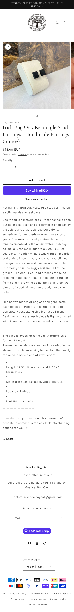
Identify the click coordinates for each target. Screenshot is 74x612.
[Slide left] (29, 116)
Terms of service (38, 599)
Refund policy (63, 593)
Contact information (39, 604)
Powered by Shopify (42, 593)
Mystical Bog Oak (21, 593)
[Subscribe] (61, 518)
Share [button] (10, 438)
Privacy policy (18, 599)
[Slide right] (45, 116)
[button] (7, 23)
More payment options (37, 199)
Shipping (22, 154)
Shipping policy (58, 599)
